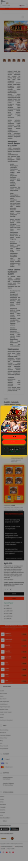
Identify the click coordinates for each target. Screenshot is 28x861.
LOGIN (14, 436)
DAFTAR (14, 442)
